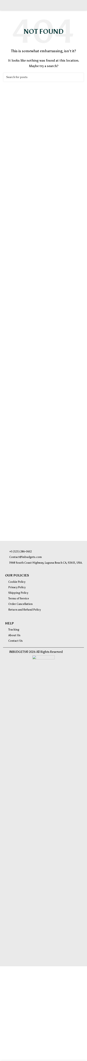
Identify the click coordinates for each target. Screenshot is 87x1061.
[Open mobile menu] (4, 5)
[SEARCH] (79, 77)
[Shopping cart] (82, 5)
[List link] (44, 551)
